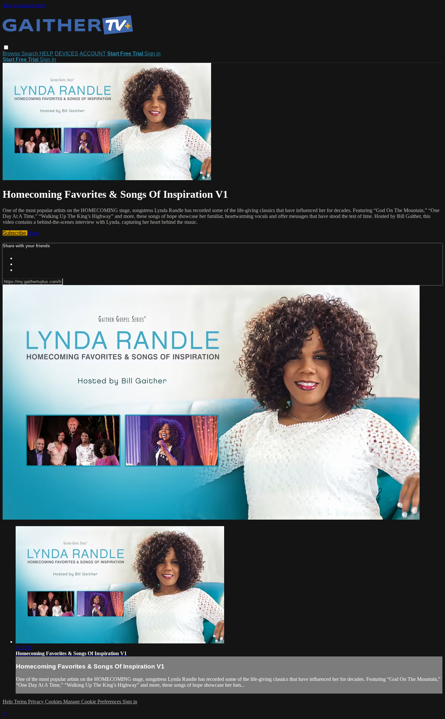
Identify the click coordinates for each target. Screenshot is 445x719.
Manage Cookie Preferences (92, 701)
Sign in (152, 53)
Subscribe (15, 233)
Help (8, 701)
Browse (12, 53)
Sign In (48, 59)
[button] (6, 47)
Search (30, 53)
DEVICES (66, 53)
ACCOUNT (92, 53)
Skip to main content (24, 5)
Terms (21, 701)
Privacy (36, 701)
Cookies (54, 701)
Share (33, 233)
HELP (46, 53)
